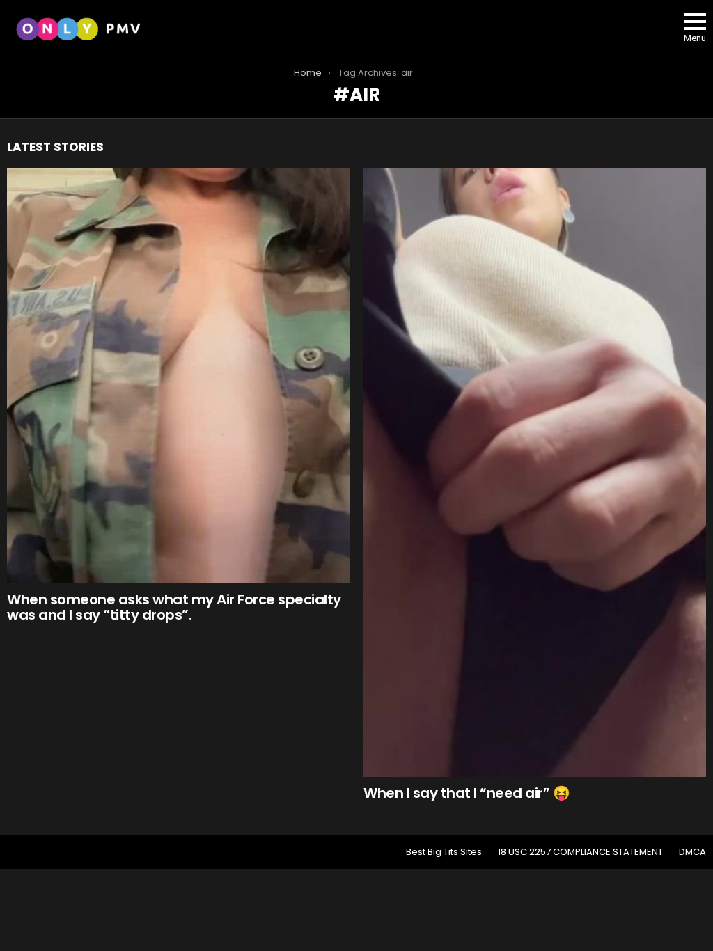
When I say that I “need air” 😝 (466, 793)
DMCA (692, 852)
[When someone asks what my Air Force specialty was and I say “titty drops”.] (178, 375)
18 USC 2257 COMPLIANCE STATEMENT (580, 852)
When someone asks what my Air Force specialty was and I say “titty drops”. (174, 607)
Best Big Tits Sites (444, 852)
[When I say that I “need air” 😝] (534, 472)
